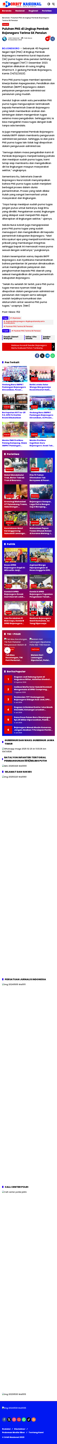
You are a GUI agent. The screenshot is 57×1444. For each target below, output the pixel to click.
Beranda (6, 17)
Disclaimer (19, 1429)
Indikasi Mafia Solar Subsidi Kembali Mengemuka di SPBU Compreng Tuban (33, 688)
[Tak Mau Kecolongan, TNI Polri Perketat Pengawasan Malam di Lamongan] (15, 645)
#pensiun (16, 318)
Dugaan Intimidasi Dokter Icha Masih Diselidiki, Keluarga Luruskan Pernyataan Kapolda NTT (33, 708)
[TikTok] (29, 1419)
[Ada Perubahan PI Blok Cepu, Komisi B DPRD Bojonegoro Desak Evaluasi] (15, 608)
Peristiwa (9, 469)
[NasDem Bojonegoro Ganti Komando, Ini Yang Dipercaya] (41, 608)
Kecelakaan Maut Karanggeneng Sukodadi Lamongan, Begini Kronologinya (15, 531)
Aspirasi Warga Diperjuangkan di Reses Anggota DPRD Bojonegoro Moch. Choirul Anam (40, 568)
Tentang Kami (36, 1432)
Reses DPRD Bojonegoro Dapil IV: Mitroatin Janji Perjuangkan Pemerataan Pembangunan (14, 568)
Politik (8, 559)
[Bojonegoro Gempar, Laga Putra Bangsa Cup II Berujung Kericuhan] (41, 491)
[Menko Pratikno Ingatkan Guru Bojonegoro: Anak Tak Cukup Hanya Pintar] (42, 430)
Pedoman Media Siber (13, 1432)
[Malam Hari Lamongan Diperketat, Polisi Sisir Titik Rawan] (41, 645)
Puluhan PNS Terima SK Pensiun (19, 326)
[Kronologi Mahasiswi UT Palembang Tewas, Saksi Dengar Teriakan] (15, 491)
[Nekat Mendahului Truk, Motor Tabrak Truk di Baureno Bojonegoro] (15, 465)
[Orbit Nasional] (22, 4)
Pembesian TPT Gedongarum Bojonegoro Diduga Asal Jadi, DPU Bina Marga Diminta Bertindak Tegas (33, 698)
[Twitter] (42, 355)
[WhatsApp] (52, 355)
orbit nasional (13, 38)
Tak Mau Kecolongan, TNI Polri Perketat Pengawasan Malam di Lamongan (14, 658)
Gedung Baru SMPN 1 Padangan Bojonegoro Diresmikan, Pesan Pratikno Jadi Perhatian (14, 387)
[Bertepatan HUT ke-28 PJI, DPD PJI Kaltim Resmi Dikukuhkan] (14, 402)
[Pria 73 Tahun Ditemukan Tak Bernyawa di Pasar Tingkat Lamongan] (41, 465)
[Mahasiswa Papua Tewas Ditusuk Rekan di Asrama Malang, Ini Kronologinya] (41, 518)
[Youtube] (19, 1419)
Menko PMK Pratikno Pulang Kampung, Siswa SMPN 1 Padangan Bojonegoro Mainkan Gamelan (14, 443)
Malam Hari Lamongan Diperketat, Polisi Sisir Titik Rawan (40, 658)
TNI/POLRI (35, 649)
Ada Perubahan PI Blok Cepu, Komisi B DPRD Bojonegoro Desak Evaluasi (14, 621)
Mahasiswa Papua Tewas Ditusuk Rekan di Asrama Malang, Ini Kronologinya (41, 531)
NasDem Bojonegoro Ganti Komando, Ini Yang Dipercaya (40, 621)
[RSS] (34, 1419)
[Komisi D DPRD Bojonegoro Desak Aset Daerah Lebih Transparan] (15, 581)
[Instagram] (14, 1419)
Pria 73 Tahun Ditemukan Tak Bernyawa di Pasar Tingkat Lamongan (40, 478)
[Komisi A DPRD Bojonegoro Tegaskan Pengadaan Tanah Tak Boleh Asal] (41, 581)
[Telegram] (47, 355)
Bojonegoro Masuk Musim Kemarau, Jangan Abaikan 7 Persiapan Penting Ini (33, 728)
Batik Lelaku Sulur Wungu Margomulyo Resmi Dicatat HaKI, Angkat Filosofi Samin (41, 387)
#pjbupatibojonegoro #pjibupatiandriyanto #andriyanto (24, 322)
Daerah (5, 24)
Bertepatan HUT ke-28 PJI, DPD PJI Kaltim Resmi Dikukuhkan (13, 415)
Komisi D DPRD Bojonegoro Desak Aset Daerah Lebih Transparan (13, 594)
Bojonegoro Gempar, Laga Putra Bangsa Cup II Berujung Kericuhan (40, 504)
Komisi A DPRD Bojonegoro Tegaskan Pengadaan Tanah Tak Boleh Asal (41, 594)
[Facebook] (37, 355)
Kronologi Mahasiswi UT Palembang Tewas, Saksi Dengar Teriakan (15, 504)
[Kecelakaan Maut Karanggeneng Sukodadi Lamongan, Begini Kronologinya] (15, 518)
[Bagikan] (52, 39)
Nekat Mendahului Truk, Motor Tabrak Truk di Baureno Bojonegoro (14, 478)
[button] (48, 4)
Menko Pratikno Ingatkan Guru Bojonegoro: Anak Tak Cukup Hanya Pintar (41, 443)
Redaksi (6, 1429)
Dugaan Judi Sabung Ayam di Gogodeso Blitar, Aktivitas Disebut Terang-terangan (32, 678)
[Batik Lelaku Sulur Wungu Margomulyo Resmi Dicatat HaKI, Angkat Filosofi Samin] (42, 374)
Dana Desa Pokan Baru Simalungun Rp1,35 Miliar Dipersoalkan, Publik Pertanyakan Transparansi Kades (32, 718)
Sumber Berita (47, 338)
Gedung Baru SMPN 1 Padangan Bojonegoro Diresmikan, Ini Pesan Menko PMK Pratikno (41, 415)
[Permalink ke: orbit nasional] (5, 38)
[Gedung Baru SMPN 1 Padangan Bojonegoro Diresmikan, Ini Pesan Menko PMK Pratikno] (42, 402)
